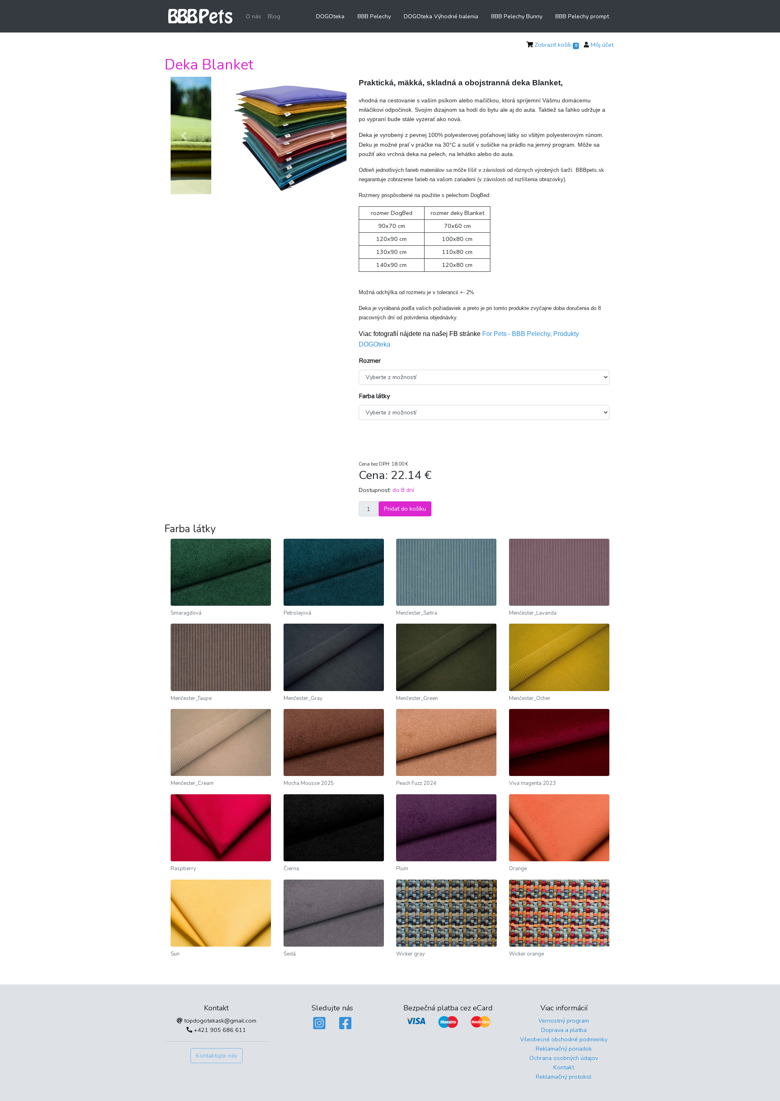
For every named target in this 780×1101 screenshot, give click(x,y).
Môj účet (602, 45)
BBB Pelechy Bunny (516, 16)
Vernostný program (563, 1020)
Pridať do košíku (405, 509)
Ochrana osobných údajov (563, 1058)
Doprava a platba (564, 1030)
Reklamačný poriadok (564, 1049)
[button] (184, 136)
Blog (274, 16)
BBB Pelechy (374, 16)
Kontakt (563, 1067)
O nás (253, 16)
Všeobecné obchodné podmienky (563, 1039)
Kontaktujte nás (216, 1055)
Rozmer (370, 360)
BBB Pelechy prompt (582, 16)
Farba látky (374, 396)
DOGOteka (330, 16)
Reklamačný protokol (564, 1077)
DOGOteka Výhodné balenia (441, 16)
